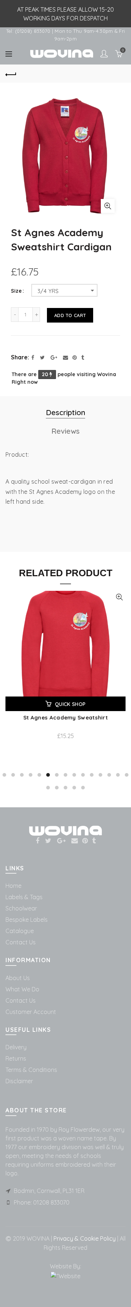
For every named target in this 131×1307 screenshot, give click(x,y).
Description (65, 412)
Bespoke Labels (26, 919)
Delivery (16, 1047)
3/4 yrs (48, 291)
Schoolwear (21, 908)
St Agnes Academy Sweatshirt (65, 717)
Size (16, 291)
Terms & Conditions (31, 1069)
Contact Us (20, 942)
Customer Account (30, 1011)
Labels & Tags (24, 897)
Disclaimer (19, 1081)
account (104, 53)
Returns (15, 1058)
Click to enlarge (108, 206)
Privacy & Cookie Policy (84, 1238)
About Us (17, 978)
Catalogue (19, 931)
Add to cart (70, 315)
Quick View (119, 597)
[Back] (11, 73)
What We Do (22, 989)
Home (13, 885)
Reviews (65, 431)
